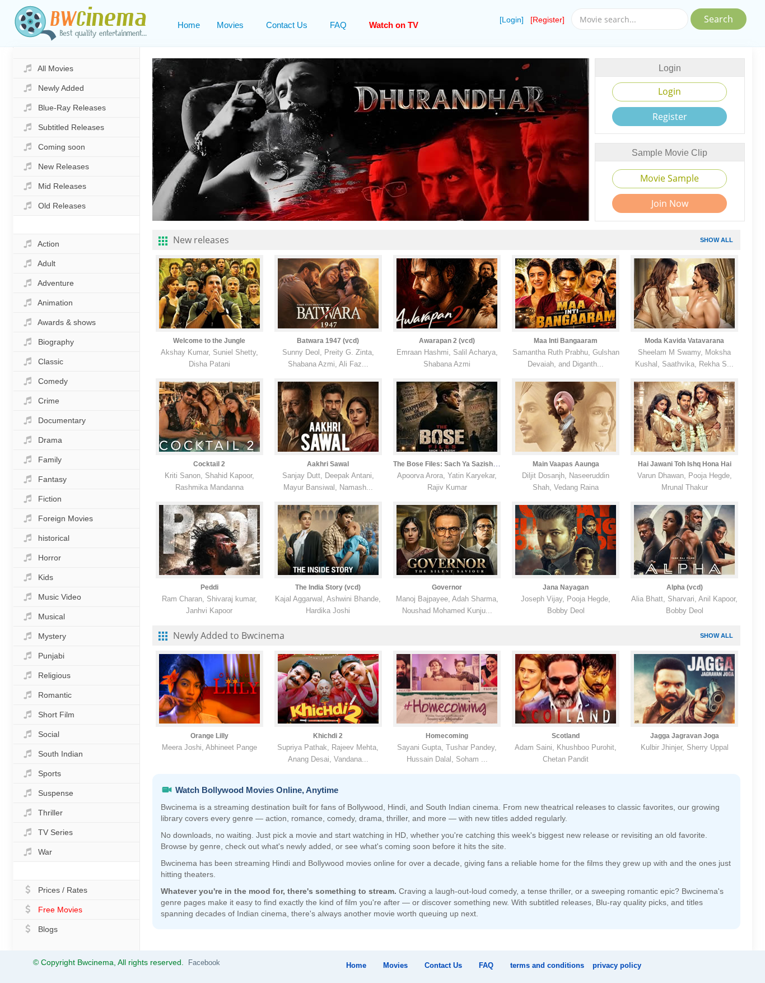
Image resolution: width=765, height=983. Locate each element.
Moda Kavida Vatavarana (684, 341)
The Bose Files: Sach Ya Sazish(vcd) (451, 464)
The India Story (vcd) (328, 587)
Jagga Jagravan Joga (684, 736)
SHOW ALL (716, 240)
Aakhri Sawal (328, 464)
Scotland (566, 736)
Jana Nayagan (566, 587)
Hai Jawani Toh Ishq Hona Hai (684, 464)
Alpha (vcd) (684, 587)
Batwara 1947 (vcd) (328, 341)
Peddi (209, 587)
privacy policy (617, 965)
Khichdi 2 (328, 736)
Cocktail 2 (209, 464)
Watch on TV (393, 25)
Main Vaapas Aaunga (566, 464)
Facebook (204, 962)
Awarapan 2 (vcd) (447, 341)
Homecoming (447, 736)
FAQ (338, 25)
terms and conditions (547, 965)
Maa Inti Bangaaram (566, 341)
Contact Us (286, 25)
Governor (447, 587)
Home (189, 25)
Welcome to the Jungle (209, 341)
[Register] (547, 19)
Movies (230, 25)
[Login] (512, 19)
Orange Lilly (209, 736)
